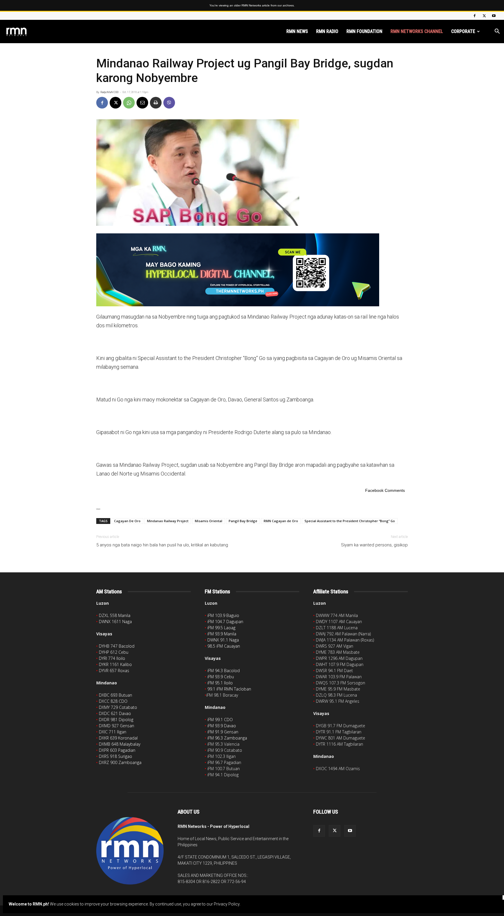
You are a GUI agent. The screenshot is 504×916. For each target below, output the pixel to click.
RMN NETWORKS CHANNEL (417, 31)
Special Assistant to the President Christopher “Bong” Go (349, 521)
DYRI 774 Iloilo (112, 658)
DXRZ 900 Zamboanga (120, 762)
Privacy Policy (226, 904)
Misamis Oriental (208, 521)
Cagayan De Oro (127, 521)
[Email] (142, 103)
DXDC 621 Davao (115, 713)
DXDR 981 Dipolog (116, 719)
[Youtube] (493, 16)
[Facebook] (474, 16)
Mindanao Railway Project (167, 521)
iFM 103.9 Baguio (223, 615)
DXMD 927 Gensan (116, 725)
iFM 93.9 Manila (221, 634)
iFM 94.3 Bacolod (223, 670)
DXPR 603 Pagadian (117, 750)
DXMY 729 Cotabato (118, 707)
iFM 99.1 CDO (220, 719)
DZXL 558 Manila (114, 615)
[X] (484, 16)
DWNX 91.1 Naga (223, 640)
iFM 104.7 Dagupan (225, 621)
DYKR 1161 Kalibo (115, 664)
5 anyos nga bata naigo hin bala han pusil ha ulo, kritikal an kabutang (162, 545)
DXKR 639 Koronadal (118, 738)
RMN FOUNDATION (364, 31)
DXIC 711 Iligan (112, 732)
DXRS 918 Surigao (115, 756)
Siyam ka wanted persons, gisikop (374, 545)
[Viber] (169, 103)
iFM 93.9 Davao (221, 725)
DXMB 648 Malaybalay (119, 744)
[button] (497, 32)
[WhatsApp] (129, 103)
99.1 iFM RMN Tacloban (229, 689)
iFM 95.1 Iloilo (220, 683)
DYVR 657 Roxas (114, 670)
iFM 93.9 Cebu (220, 676)
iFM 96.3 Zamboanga (227, 738)
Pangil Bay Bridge (243, 521)
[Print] (156, 103)
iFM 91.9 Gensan (222, 732)
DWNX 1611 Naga (115, 621)
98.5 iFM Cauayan (223, 646)
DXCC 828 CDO (113, 701)
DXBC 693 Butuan (115, 695)
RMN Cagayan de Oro (281, 521)
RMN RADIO (327, 31)
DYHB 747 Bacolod (116, 646)
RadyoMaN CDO (109, 92)
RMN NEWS (297, 31)
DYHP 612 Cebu (113, 652)
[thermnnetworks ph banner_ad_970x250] (252, 269)
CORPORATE (463, 31)
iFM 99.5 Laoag (221, 627)
